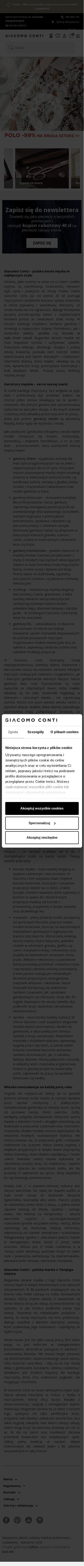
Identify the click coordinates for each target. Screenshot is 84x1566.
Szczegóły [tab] (35, 732)
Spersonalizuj (39, 823)
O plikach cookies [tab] (64, 732)
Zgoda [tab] (13, 732)
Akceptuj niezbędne (42, 837)
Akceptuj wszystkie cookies (41, 808)
